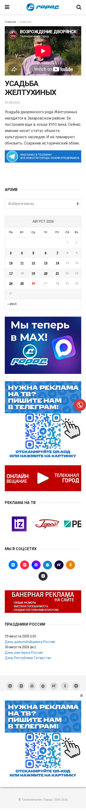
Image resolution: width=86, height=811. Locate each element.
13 (45, 263)
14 (57, 263)
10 (10, 263)
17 (10, 273)
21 (57, 273)
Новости (25, 22)
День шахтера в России (24, 652)
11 (22, 263)
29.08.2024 (12, 102)
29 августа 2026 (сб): (21, 636)
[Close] (81, 695)
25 (22, 283)
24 (10, 283)
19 (33, 273)
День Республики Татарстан (28, 658)
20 (45, 273)
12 (33, 263)
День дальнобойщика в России (30, 642)
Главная (10, 22)
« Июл (11, 304)
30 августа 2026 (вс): (21, 647)
